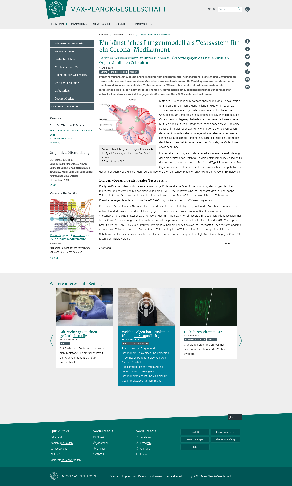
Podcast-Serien (64, 98)
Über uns (57, 24)
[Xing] (247, 71)
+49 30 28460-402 (62, 138)
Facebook (145, 437)
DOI (54, 185)
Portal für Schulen (66, 59)
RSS (195, 447)
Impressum (129, 476)
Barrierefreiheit (173, 476)
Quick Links (60, 431)
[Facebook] (247, 41)
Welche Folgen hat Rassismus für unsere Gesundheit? (145, 334)
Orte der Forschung (67, 82)
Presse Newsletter (225, 432)
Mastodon (102, 443)
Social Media (103, 431)
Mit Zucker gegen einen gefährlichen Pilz (78, 334)
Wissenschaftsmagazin (69, 43)
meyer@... (58, 142)
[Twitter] (247, 64)
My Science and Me (67, 67)
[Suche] (238, 9)
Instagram (145, 443)
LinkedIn (101, 448)
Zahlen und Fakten (62, 443)
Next (240, 341)
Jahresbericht (59, 448)
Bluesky (101, 437)
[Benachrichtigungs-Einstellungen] (247, 9)
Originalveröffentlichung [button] (70, 153)
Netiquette (142, 454)
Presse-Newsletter (66, 106)
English (211, 9)
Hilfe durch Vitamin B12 (203, 332)
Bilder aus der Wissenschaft (72, 74)
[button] (153, 142)
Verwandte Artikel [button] (64, 193)
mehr (55, 257)
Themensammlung (225, 439)
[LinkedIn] (247, 48)
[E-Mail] (247, 79)
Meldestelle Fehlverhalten (66, 460)
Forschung (78, 24)
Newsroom (101, 24)
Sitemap (114, 476)
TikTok (100, 454)
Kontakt (195, 432)
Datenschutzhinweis (150, 476)
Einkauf (55, 454)
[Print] (247, 87)
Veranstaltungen (65, 51)
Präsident (56, 437)
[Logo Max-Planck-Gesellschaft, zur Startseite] (106, 12)
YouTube (144, 448)
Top (237, 417)
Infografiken (62, 90)
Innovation (144, 24)
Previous (51, 341)
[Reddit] (247, 56)
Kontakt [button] (56, 118)
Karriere (122, 24)
